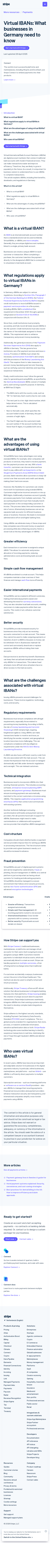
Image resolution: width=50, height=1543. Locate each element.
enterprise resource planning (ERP (26, 787)
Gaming (30, 1378)
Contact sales (25, 1239)
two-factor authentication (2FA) (24, 886)
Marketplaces (32, 1359)
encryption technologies (22, 889)
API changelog (32, 1447)
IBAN (8, 235)
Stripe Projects (33, 1454)
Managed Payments (12, 1382)
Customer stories (11, 1470)
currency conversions (32, 601)
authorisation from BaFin (23, 356)
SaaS (29, 1369)
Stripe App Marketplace (36, 1419)
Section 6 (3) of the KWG (26, 314)
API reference (32, 1441)
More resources (11, 12)
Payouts (7, 1391)
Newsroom (31, 1473)
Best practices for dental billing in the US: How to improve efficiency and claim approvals (24, 1192)
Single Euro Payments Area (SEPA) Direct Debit (24, 473)
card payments (29, 470)
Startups (30, 1333)
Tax (5, 1405)
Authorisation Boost (12, 1336)
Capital (6, 1342)
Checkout (8, 1346)
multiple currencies (28, 963)
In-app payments (34, 1356)
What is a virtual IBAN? (13, 117)
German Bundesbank (16, 382)
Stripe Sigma (9, 1401)
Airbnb (38, 1071)
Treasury (7, 1411)
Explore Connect (11, 1267)
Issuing (6, 1375)
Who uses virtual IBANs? (14, 139)
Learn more (8, 79)
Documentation (33, 1438)
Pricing (6, 1329)
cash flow (25, 580)
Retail (29, 1407)
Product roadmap (34, 1467)
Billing (6, 1339)
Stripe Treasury (20, 988)
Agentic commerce (34, 1336)
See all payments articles (14, 1170)
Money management (35, 1362)
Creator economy (34, 1375)
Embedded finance (34, 1346)
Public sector (32, 1404)
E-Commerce (32, 1342)
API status (31, 1444)
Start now (10, 1239)
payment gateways (23, 790)
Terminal (7, 1408)
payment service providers (15, 306)
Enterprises (31, 1329)
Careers (30, 1470)
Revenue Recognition (12, 1398)
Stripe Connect (14, 946)
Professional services (35, 1400)
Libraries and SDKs (34, 1451)
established (27, 309)
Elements (7, 1362)
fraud (36, 870)
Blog (5, 1473)
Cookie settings (10, 1502)
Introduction (9, 113)
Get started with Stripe (16, 48)
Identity (7, 1369)
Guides (6, 1467)
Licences (7, 1495)
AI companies (32, 1372)
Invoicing (7, 1372)
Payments (28, 12)
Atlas (6, 1333)
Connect (7, 1352)
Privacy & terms (10, 1486)
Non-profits (31, 1397)
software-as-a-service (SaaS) (18, 1085)
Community (8, 1476)
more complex (32, 240)
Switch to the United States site (17, 1537)
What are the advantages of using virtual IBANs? (24, 128)
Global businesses (34, 1352)
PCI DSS (15, 1019)
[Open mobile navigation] (45, 4)
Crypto (6, 1356)
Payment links (9, 1385)
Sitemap (7, 1498)
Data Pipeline (9, 1359)
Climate (7, 1349)
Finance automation (35, 1349)
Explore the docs (11, 1295)
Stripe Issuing (33, 994)
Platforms (31, 1365)
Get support (9, 1514)
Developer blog (33, 1457)
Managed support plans (13, 1517)
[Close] (45, 1532)
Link (5, 1378)
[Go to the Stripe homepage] (6, 1316)
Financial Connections (12, 1365)
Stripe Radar (39, 1027)
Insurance (31, 1388)
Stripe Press (32, 1476)
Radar (6, 1395)
